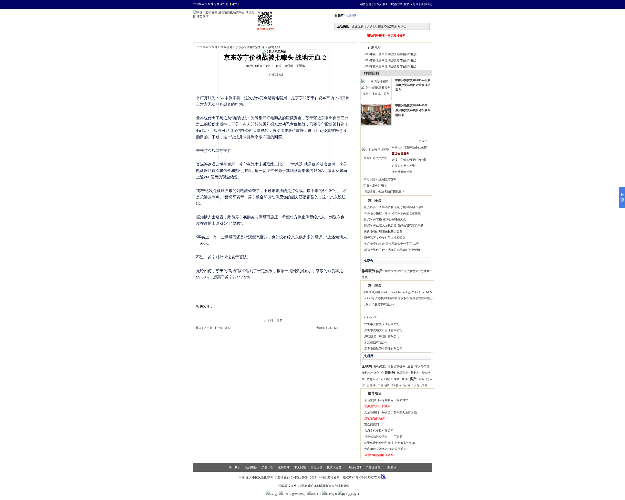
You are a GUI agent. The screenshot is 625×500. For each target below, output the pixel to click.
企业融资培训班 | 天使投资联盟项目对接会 (379, 26)
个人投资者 (411, 271)
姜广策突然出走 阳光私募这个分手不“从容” (392, 243)
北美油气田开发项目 (377, 406)
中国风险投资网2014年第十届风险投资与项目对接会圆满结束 (412, 110)
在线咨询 (351, 15)
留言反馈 (316, 467)
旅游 (405, 379)
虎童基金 (368, 292)
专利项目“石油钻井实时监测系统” (386, 449)
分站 (234, 4)
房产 (413, 379)
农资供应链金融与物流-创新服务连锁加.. (390, 443)
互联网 (367, 366)
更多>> (423, 141)
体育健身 (403, 372)
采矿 (397, 379)
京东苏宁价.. (371, 317)
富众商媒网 (371, 424)
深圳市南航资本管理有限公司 (383, 348)
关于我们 (234, 467)
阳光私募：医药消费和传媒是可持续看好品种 (393, 207)
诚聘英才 (284, 467)
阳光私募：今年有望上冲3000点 (384, 237)
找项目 (245, 35)
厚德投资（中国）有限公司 (381, 336)
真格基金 (380, 292)
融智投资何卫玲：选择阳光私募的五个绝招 (392, 250)
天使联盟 (320, 35)
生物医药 (388, 372)
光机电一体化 (370, 372)
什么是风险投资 (402, 172)
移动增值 (380, 366)
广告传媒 (383, 385)
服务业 (371, 385)
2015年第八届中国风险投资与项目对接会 (390, 66)
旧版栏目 (390, 467)
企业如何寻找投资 (375, 158)
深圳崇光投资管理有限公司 (381, 324)
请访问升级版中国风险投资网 (386, 35)
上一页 (207, 328)
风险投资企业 (393, 271)
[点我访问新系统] (274, 52)
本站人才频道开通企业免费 (409, 147)
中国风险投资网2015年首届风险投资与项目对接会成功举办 (412, 85)
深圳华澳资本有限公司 (380, 304)
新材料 (415, 372)
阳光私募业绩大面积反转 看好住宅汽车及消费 (394, 225)
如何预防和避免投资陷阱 (380, 179)
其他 (424, 385)
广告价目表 (372, 467)
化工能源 (386, 379)
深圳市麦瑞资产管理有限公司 (383, 330)
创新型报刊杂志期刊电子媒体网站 (386, 400)
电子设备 (413, 385)
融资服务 (366, 4)
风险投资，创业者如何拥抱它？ (384, 191)
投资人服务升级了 (375, 185)
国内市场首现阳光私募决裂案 (383, 231)
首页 (203, 35)
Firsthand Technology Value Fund (405, 292)
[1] (331, 328)
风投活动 (294, 35)
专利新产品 (398, 385)
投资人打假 (411, 4)
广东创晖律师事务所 (324, 486)
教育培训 (372, 379)
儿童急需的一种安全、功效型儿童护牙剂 (390, 412)
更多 (279, 320)
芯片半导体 (422, 366)
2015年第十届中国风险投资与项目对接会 (390, 54)
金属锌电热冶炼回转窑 (379, 455)
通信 (410, 366)
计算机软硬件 (396, 366)
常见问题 (300, 467)
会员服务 (251, 467)
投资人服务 (381, 4)
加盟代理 (396, 4)
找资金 (269, 35)
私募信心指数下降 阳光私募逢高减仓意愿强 (392, 213)
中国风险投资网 (207, 47)
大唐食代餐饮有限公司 (379, 430)
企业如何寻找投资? (404, 166)
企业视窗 (226, 47)
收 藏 (224, 4)
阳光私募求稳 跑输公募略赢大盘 (385, 219)
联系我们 (426, 4)
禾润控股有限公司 (376, 342)
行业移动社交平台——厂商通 (383, 436)
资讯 (224, 35)
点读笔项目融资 (374, 418)
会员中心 (347, 35)
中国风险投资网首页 (206, 4)
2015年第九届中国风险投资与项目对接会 (390, 60)
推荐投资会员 (372, 271)
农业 (421, 379)
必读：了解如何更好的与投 (409, 159)
